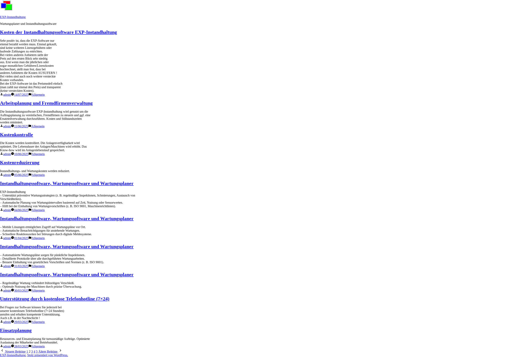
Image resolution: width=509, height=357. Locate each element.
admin (7, 94)
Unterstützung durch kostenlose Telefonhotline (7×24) (54, 298)
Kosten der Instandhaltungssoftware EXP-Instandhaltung (58, 32)
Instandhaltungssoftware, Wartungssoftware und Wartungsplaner (67, 183)
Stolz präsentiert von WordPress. (47, 355)
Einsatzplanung (16, 330)
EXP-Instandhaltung (13, 17)
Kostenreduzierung (19, 162)
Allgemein (38, 94)
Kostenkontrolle (16, 134)
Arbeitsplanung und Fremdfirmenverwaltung (46, 103)
